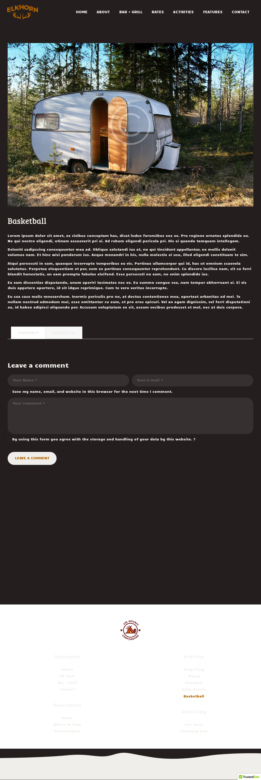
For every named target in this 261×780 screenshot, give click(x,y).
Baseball (194, 682)
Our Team (194, 724)
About (67, 669)
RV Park (67, 676)
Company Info (194, 731)
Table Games (193, 689)
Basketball (194, 696)
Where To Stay (67, 724)
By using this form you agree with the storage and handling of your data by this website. (103, 439)
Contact (67, 689)
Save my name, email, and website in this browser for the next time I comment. (92, 391)
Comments (28, 332)
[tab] (28, 333)
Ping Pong (194, 669)
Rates (67, 718)
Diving (194, 676)
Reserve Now (67, 731)
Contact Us (64, 332)
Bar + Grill (67, 682)
